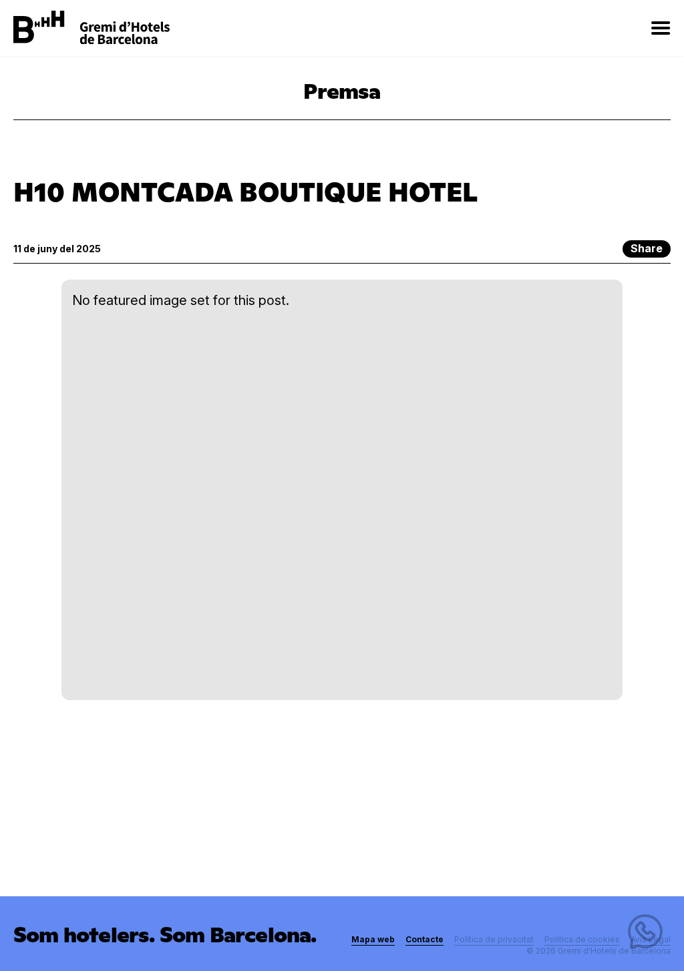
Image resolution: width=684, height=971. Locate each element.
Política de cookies (582, 939)
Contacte (424, 939)
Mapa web (373, 939)
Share (647, 248)
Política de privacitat (494, 939)
